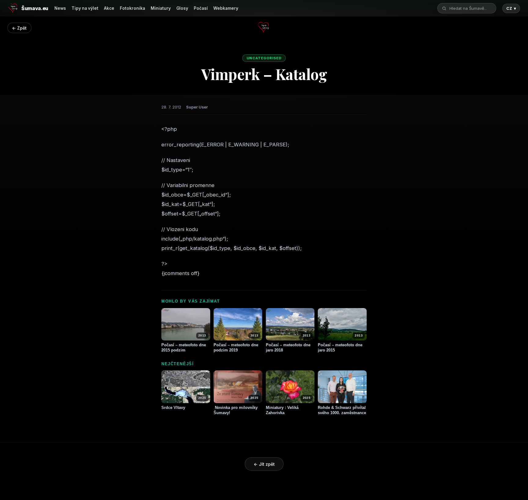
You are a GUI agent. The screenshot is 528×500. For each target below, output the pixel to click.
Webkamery (225, 8)
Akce (109, 8)
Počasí (201, 8)
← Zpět (19, 28)
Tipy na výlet (85, 8)
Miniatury (161, 8)
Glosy (182, 8)
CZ (511, 8)
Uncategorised (264, 58)
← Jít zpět (264, 464)
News (60, 8)
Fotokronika (132, 8)
